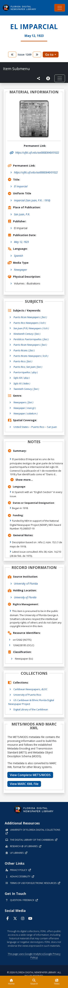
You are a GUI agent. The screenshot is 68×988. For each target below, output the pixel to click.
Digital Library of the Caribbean (30, 709)
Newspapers (23, 402)
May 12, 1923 (21, 242)
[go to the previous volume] (12, 54)
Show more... (24, 479)
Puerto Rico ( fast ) (22, 361)
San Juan (52, 427)
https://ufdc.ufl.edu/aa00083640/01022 (36, 172)
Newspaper (20, 269)
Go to (49, 55)
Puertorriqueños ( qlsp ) (25, 372)
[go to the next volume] (37, 54)
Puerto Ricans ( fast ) (24, 350)
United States (21, 427)
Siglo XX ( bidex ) (21, 383)
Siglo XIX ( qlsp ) (21, 377)
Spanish (18, 255)
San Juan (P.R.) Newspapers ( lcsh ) (31, 328)
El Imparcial (20, 186)
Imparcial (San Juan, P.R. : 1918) (32, 200)
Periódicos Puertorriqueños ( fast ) (31, 339)
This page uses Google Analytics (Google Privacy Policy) (34, 955)
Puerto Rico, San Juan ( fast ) (27, 366)
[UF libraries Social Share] (38, 78)
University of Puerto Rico (27, 694)
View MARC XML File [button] (24, 784)
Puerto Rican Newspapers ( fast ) (30, 317)
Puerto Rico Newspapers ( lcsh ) (29, 322)
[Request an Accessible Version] (49, 78)
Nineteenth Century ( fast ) (26, 333)
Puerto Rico (37, 427)
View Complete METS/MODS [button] (30, 775)
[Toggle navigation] (59, 8)
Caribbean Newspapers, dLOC (30, 689)
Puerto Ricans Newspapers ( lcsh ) (30, 356)
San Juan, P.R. (22, 214)
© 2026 (34, 974)
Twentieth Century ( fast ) (26, 389)
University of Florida (26, 583)
